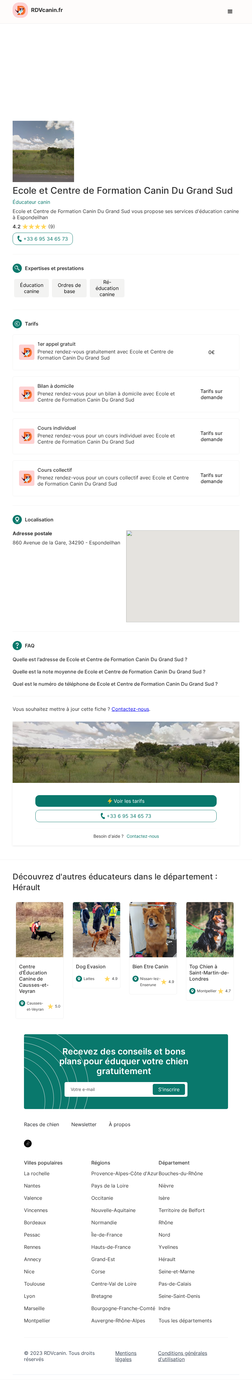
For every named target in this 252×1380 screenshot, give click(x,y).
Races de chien (41, 1124)
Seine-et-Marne (177, 1271)
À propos (119, 1124)
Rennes (32, 1247)
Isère (164, 1198)
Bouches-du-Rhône (181, 1173)
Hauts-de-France (111, 1247)
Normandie (104, 1222)
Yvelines (168, 1247)
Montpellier (37, 1320)
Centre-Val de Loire (113, 1284)
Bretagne (101, 1296)
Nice (29, 1271)
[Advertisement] (126, 69)
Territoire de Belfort (182, 1210)
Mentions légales (125, 1356)
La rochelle (36, 1173)
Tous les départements (185, 1320)
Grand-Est (103, 1259)
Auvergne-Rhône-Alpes (118, 1320)
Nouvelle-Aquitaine (113, 1210)
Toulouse (34, 1284)
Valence (33, 1198)
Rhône (166, 1222)
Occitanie (102, 1198)
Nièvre (166, 1186)
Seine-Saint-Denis (179, 1296)
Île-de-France (106, 1235)
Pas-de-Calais (175, 1284)
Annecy (32, 1259)
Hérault (167, 1259)
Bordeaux (35, 1222)
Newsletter (83, 1124)
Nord (164, 1235)
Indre (164, 1308)
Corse (98, 1271)
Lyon (29, 1296)
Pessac (32, 1235)
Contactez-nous (130, 709)
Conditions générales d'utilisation (182, 1356)
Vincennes (36, 1210)
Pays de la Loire (109, 1186)
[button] (230, 11)
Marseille (34, 1308)
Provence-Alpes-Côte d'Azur (124, 1173)
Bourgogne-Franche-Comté (123, 1308)
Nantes (32, 1186)
